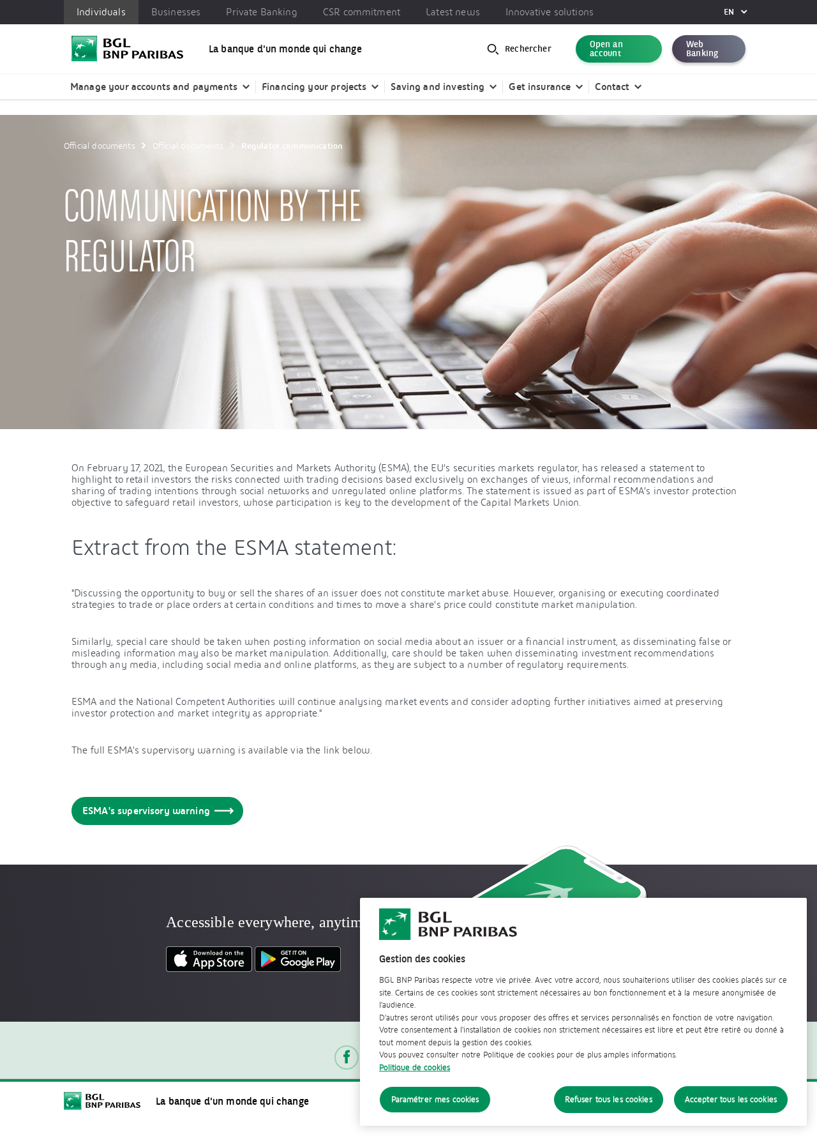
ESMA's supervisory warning (146, 811)
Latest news (453, 12)
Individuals (101, 12)
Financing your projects (314, 86)
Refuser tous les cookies (608, 1099)
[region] (583, 1012)
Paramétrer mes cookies (435, 1099)
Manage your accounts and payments (153, 86)
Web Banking (702, 49)
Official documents (99, 145)
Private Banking (261, 12)
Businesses (176, 12)
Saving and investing (437, 86)
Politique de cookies (414, 1067)
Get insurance (540, 86)
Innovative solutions (550, 12)
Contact (612, 86)
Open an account (606, 49)
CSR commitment (361, 12)
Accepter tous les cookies (731, 1099)
